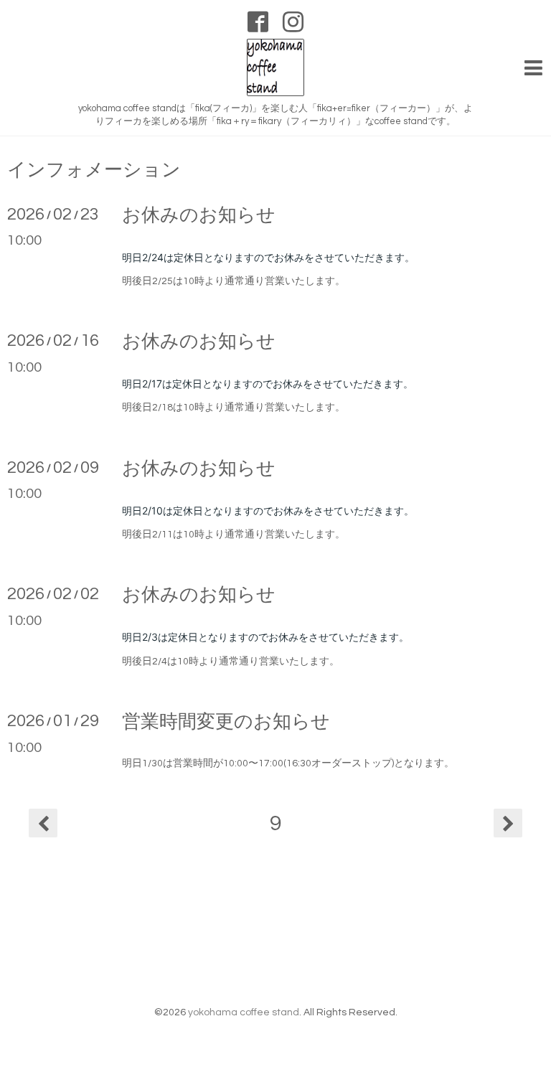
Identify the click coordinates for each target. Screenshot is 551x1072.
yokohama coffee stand (243, 1012)
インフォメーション (94, 170)
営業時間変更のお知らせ (226, 722)
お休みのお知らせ (199, 215)
